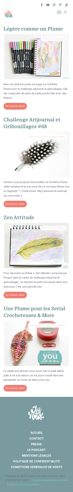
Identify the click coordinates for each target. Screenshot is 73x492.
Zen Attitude (19, 217)
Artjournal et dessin (53, 38)
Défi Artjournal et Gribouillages (47, 136)
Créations (59, 325)
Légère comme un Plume (33, 29)
